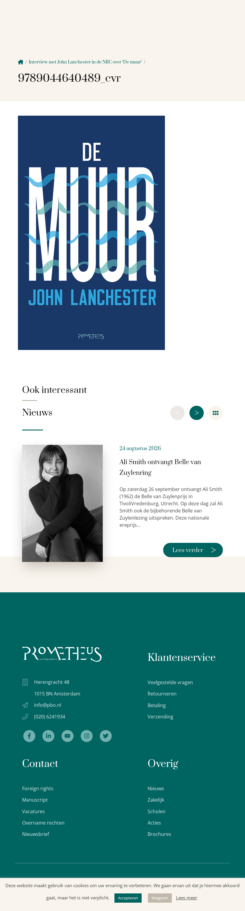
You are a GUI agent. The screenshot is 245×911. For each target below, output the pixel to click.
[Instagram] (87, 736)
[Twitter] (106, 736)
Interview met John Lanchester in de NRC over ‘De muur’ (85, 62)
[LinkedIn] (48, 736)
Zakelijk (156, 800)
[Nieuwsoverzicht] (216, 413)
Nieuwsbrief (35, 834)
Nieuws (156, 788)
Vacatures (33, 811)
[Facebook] (29, 736)
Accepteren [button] (128, 898)
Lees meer (186, 898)
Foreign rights (37, 788)
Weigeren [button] (159, 898)
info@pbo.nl (47, 705)
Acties (154, 822)
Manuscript (35, 800)
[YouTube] (68, 736)
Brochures (159, 834)
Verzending (160, 716)
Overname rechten (43, 822)
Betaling (157, 705)
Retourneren (162, 693)
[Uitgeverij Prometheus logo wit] (62, 654)
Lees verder (194, 550)
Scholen (157, 811)
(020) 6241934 (49, 716)
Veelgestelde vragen (170, 682)
